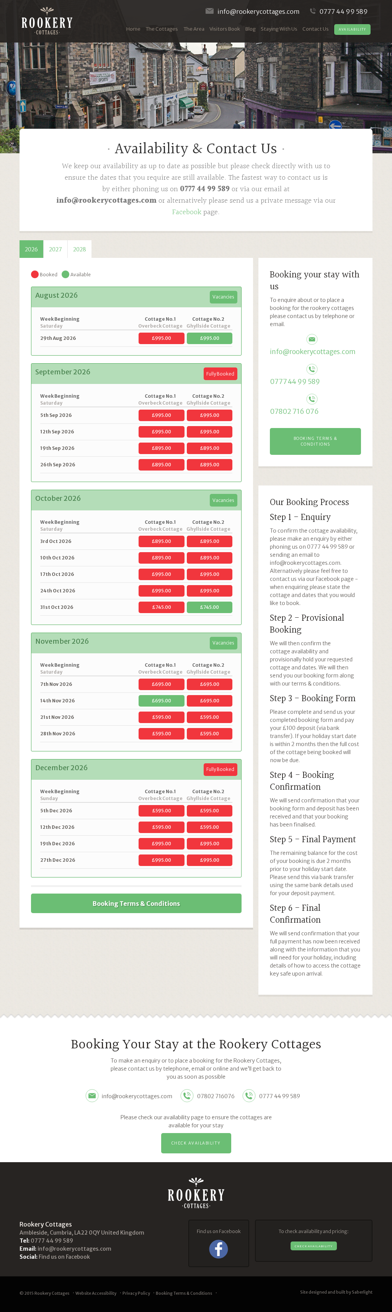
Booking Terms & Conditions (136, 903)
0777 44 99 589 (344, 11)
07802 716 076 (294, 411)
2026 (31, 249)
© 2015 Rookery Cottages (44, 1293)
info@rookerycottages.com (258, 11)
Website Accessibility (95, 1293)
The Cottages (161, 29)
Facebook (186, 212)
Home (133, 29)
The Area (193, 29)
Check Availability (196, 1143)
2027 (55, 249)
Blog (250, 29)
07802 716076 (216, 1096)
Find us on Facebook (64, 1256)
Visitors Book (224, 29)
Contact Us (315, 29)
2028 (79, 249)
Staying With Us (279, 29)
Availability (352, 29)
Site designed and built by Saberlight (336, 1292)
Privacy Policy (136, 1293)
